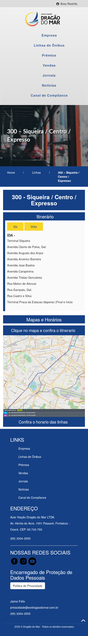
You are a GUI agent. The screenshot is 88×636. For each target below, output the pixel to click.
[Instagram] (23, 561)
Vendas (49, 65)
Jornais (49, 75)
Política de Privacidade (27, 586)
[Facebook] (14, 561)
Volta (33, 227)
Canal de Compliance (49, 95)
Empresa (49, 35)
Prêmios (49, 55)
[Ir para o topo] (83, 620)
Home (11, 172)
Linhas (36, 172)
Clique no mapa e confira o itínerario (43, 330)
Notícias (49, 85)
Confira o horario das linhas (44, 422)
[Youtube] (32, 561)
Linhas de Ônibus (49, 45)
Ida (15, 227)
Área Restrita (70, 4)
